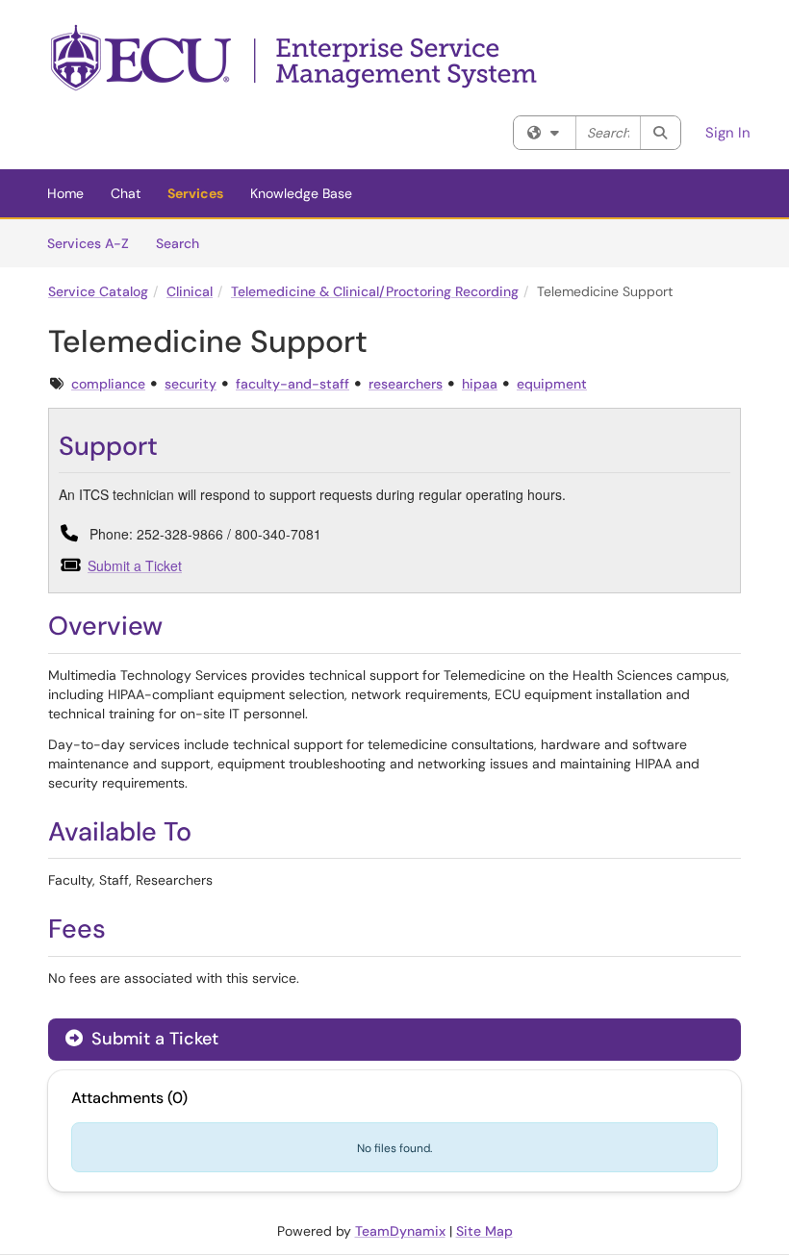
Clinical (189, 291)
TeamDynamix (400, 1231)
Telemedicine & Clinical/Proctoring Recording (375, 291)
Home (65, 193)
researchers (406, 383)
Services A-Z (88, 243)
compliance (108, 383)
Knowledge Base (301, 193)
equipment (552, 383)
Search (184, 243)
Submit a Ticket (135, 565)
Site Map (484, 1231)
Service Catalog (98, 291)
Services (195, 193)
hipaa (479, 383)
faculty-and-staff (292, 383)
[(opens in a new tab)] (295, 57)
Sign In (728, 132)
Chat (125, 193)
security (190, 383)
